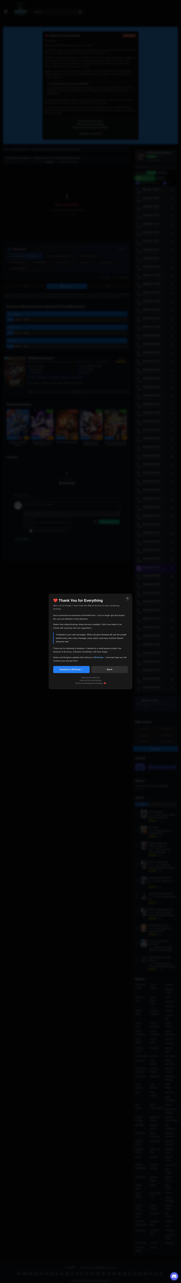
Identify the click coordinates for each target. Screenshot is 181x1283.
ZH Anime (99, 657)
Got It (109, 669)
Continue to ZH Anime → (71, 669)
